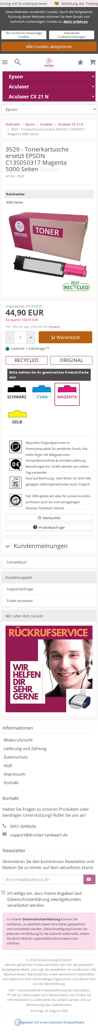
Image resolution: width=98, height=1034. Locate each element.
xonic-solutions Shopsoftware (62, 1022)
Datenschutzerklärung (41, 919)
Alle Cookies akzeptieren (49, 46)
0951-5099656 (23, 826)
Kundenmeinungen (40, 546)
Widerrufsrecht (18, 740)
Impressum (14, 774)
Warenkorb (68, 337)
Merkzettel (52, 517)
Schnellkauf (16, 562)
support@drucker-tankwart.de (39, 835)
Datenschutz (16, 757)
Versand (54, 326)
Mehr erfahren (76, 21)
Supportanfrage (20, 589)
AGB (8, 765)
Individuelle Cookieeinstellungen (72, 34)
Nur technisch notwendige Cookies (24, 34)
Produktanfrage (52, 527)
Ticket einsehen (20, 600)
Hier (72, 995)
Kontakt (11, 782)
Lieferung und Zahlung (25, 748)
